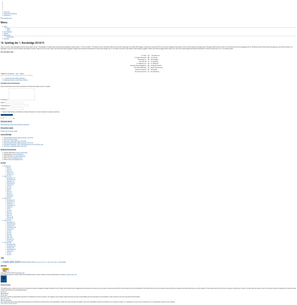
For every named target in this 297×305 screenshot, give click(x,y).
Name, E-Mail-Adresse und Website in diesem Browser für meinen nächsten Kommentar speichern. (31, 112)
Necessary (5, 293)
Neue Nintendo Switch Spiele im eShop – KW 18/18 (18, 137)
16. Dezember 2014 (9, 75)
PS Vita (54, 262)
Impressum (7, 15)
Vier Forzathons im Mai (10, 139)
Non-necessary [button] (5, 298)
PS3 (64, 262)
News (8, 28)
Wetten (22, 73)
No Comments (28, 75)
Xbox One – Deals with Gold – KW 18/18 (15, 141)
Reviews (6, 33)
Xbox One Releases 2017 (15, 158)
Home (5, 26)
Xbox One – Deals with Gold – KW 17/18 (15, 146)
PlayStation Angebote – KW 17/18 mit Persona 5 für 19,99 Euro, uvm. (23, 144)
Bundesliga (11, 73)
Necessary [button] (4, 291)
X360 (32, 262)
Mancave (6, 38)
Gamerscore (7, 35)
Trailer (48, 262)
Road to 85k (10, 37)
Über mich (7, 12)
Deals (8, 30)
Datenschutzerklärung (10, 13)
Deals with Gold (11, 261)
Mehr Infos (70, 274)
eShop (61, 262)
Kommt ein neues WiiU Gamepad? (14, 78)
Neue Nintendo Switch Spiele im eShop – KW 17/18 (18, 143)
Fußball (17, 75)
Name (3, 102)
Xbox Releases (8, 32)
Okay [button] (75, 274)
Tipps (17, 73)
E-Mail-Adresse (5, 106)
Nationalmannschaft (39, 262)
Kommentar (5, 99)
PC (46, 262)
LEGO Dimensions (22, 152)
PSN (51, 262)
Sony (58, 262)
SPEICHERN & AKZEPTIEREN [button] (9, 303)
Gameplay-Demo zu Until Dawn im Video (16, 80)
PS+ (44, 262)
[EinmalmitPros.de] (6, 18)
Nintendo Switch (25, 262)
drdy (2, 75)
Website (3, 109)
